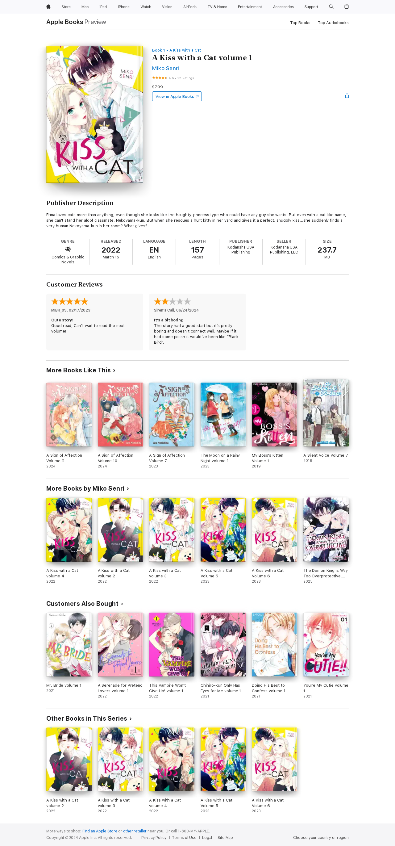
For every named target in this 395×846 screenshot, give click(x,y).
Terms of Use (184, 838)
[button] (331, 7)
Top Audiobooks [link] (333, 22)
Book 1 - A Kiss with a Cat (176, 50)
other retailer (135, 831)
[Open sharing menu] (347, 96)
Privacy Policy (153, 838)
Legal (207, 838)
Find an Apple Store (100, 831)
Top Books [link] (300, 22)
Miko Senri (165, 68)
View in (175, 96)
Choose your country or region (321, 838)
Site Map (225, 838)
